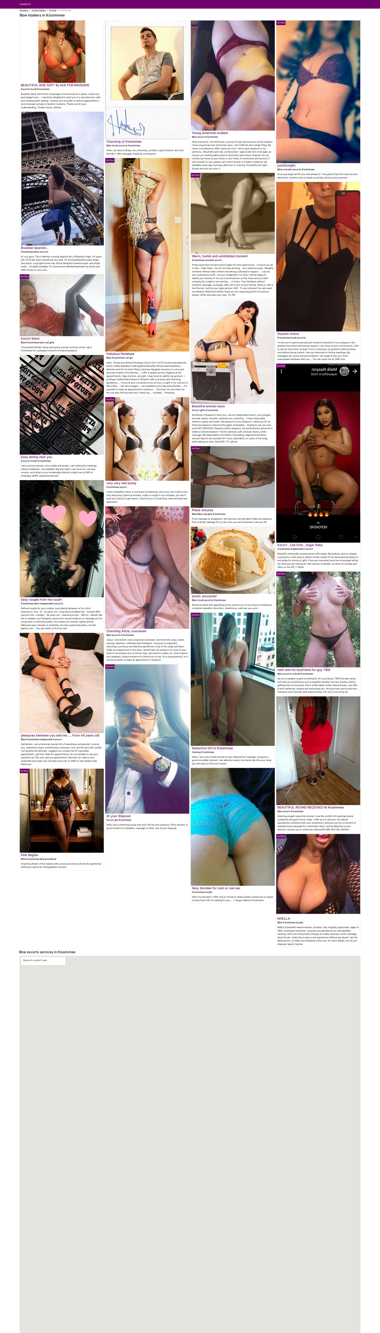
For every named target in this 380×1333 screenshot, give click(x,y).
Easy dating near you (36, 457)
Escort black (30, 338)
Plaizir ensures (202, 510)
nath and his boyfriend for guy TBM (303, 670)
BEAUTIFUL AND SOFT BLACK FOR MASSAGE (55, 85)
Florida (52, 10)
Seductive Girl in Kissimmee (212, 748)
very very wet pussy (121, 483)
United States (39, 10)
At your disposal (118, 816)
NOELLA (283, 918)
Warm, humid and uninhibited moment (220, 256)
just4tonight (286, 165)
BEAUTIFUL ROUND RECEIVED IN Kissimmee (310, 807)
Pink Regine (29, 855)
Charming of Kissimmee (123, 141)
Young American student (210, 133)
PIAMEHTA (25, 4)
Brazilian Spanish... (35, 248)
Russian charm (288, 334)
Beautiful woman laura (208, 406)
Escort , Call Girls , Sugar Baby (300, 545)
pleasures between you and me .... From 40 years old (60, 735)
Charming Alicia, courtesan (126, 631)
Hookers (24, 10)
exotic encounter (204, 596)
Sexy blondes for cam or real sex (216, 888)
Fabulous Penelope (120, 354)
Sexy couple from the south (41, 599)
